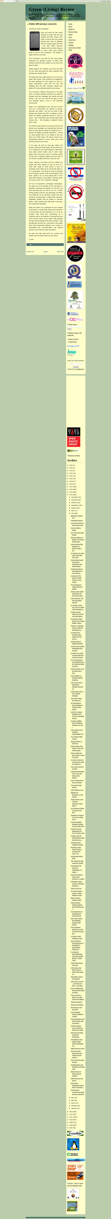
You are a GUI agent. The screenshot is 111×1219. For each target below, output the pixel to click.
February (74, 1106)
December (74, 497)
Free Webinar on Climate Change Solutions (77, 678)
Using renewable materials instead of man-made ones (77, 824)
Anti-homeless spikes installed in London (77, 1014)
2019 (71, 481)
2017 (71, 487)
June (73, 513)
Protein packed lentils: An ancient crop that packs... (77, 614)
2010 (71, 1120)
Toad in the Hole (76, 888)
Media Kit (71, 29)
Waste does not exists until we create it (76, 1074)
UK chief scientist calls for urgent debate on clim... (77, 893)
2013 (71, 1112)
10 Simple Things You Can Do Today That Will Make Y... (77, 607)
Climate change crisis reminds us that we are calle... (77, 1028)
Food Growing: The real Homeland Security (77, 600)
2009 (71, 1122)
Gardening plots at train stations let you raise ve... (77, 571)
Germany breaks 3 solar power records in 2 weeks (77, 877)
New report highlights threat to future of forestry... (77, 1085)
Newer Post (30, 251)
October (74, 502)
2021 (71, 476)
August (73, 508)
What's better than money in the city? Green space (77, 748)
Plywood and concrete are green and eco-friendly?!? (78, 1092)
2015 (71, 492)
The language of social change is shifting (76, 587)
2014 (71, 495)
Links (70, 37)
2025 (71, 465)
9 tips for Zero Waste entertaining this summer (77, 648)
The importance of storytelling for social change (77, 914)
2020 (71, 478)
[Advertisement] (76, 401)
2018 (71, 484)
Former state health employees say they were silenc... (77, 594)
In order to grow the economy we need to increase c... (77, 762)
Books (70, 34)
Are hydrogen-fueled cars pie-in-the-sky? (77, 810)
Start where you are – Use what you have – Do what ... (77, 983)
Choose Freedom (76, 1002)
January (74, 1108)
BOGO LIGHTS (73, 339)
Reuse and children (77, 1005)
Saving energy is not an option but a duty (77, 671)
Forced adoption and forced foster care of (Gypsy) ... (77, 1021)
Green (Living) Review (52, 9)
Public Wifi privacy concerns (43, 24)
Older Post (60, 251)
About (70, 26)
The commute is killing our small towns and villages (77, 997)
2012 (71, 1114)
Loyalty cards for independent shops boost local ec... (77, 838)
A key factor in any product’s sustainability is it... (77, 732)
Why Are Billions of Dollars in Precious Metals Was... (77, 540)
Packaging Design (77, 520)
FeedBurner (80, 369)
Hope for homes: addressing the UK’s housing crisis (77, 831)
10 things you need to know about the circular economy (77, 655)
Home (45, 251)
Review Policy (73, 32)
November (74, 500)
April (72, 1100)
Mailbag (71, 45)
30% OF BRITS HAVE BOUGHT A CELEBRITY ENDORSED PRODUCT (77, 945)
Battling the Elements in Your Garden (77, 795)
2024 (71, 468)
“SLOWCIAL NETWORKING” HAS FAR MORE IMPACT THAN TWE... (77, 956)
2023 (71, 470)
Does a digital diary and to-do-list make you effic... (78, 990)
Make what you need (77, 1048)
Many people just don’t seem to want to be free (77, 755)
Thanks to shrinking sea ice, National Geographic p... (77, 628)
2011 (71, 1117)
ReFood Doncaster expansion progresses (77, 1035)
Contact (70, 42)
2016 (71, 489)
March (73, 1103)
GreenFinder (72, 342)
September (75, 505)
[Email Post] (30, 244)
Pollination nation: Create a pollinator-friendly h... (78, 884)
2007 (71, 1128)
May (72, 1097)
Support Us (72, 40)
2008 (71, 1125)
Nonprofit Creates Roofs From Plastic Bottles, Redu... (77, 621)
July (72, 510)
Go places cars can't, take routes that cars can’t (77, 555)
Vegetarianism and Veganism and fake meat (78, 1067)
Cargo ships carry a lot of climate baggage (77, 694)
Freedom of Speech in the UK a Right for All (77, 817)
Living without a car (77, 790)
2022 (71, 473)
